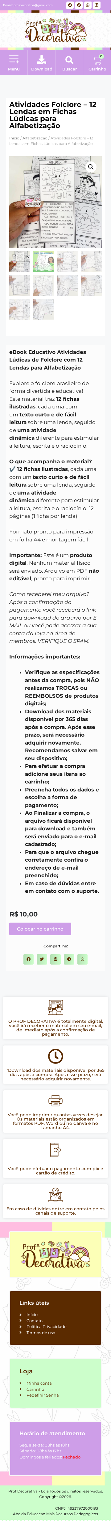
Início (14, 138)
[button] (14, 60)
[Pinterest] (79, 5)
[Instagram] (97, 5)
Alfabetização (35, 138)
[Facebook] (70, 5)
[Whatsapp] (88, 5)
